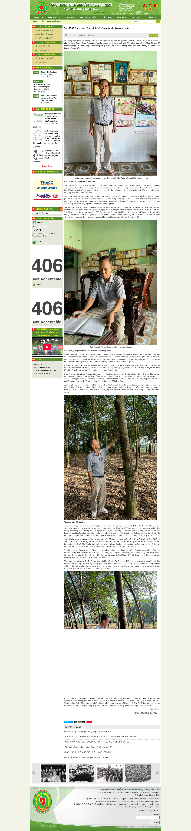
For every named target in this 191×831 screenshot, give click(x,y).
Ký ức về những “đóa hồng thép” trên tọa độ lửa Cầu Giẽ (86, 757)
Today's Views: (40, 367)
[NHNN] (47, 192)
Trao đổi (69, 17)
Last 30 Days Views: (42, 371)
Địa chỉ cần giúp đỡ (43, 50)
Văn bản (107, 17)
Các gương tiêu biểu (44, 58)
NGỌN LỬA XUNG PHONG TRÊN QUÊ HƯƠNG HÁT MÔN (88, 752)
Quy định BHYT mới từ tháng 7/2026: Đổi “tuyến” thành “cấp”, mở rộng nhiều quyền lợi (52, 118)
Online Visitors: (40, 364)
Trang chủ (38, 17)
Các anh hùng (41, 62)
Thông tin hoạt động (44, 31)
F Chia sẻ (68, 722)
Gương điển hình (46, 54)
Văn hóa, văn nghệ (43, 38)
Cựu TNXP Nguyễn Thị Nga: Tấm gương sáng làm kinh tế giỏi (88, 732)
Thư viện (121, 17)
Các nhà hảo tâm (42, 47)
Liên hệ (151, 17)
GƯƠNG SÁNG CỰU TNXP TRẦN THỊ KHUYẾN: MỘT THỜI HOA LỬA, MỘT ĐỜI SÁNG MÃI (101, 737)
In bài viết (154, 35)
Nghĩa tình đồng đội (44, 35)
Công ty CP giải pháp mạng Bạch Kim (144, 826)
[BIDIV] (47, 180)
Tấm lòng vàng (47, 42)
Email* (157, 815)
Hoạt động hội (46, 27)
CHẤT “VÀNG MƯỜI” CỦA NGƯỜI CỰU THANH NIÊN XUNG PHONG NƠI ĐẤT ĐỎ (97, 742)
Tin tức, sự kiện (88, 17)
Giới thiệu (53, 17)
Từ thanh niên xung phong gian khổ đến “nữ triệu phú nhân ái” (88, 747)
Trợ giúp (137, 17)
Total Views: (39, 374)
